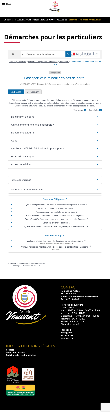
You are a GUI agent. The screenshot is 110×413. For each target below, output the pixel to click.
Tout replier (79, 110)
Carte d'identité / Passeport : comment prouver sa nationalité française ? (56, 219)
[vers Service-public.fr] (83, 54)
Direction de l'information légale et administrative (27, 264)
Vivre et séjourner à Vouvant (40, 20)
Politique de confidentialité (21, 355)
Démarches (61, 20)
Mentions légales (15, 352)
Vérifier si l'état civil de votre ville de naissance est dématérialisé (55, 241)
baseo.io (37, 266)
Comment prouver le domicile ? (56, 223)
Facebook (66, 329)
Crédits (10, 349)
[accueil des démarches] (13, 53)
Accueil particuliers (17, 61)
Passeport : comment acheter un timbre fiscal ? (56, 212)
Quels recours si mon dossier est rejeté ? (56, 208)
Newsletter (67, 338)
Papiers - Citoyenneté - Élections (43, 61)
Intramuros (67, 335)
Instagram (66, 332)
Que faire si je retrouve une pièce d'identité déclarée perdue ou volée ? (56, 205)
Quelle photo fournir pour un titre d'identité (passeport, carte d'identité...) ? (56, 226)
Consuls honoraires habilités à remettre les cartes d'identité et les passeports (55, 247)
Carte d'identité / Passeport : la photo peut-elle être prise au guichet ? (56, 215)
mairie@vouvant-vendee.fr (83, 296)
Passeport (64, 61)
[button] (55, 117)
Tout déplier (94, 110)
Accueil (21, 20)
